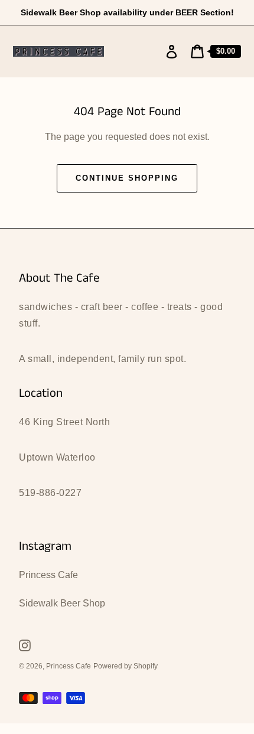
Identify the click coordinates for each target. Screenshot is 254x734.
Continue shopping (127, 178)
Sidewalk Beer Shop (62, 603)
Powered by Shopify (125, 666)
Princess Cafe (48, 575)
